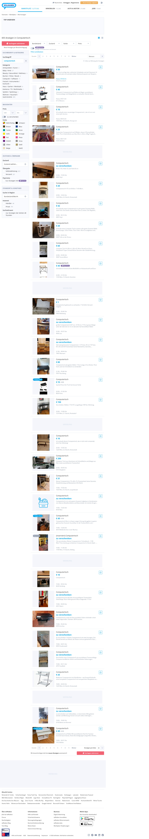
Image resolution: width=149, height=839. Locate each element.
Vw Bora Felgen (19, 798)
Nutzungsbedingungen (35, 820)
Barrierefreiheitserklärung (36, 823)
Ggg (22, 801)
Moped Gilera (49, 801)
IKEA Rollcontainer (7, 798)
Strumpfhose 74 (47, 798)
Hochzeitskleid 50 (86, 801)
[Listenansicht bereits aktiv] (99, 38)
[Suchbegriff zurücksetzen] (26, 61)
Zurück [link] (34, 56)
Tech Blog (5, 826)
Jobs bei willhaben (7, 814)
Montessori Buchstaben (18, 803)
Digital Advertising (59, 814)
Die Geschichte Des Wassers (10, 801)
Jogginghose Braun (80, 798)
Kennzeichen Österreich (46, 795)
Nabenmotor (66, 801)
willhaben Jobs (58, 823)
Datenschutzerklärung (34, 829)
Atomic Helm (6, 803)
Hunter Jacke (59, 795)
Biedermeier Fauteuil (86, 795)
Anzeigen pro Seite (90, 748)
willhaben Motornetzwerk (61, 820)
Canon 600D (75, 801)
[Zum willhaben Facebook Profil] (102, 835)
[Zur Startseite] (9, 6)
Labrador (76, 795)
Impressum (45, 835)
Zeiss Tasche (29, 801)
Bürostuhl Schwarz (58, 803)
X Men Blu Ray (39, 801)
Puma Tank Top (32, 795)
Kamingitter (56, 798)
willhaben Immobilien (60, 817)
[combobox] (13, 61)
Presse (4, 817)
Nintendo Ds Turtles (8, 795)
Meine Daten (32, 826)
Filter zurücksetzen (37, 52)
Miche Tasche (97, 801)
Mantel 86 (29, 798)
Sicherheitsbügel (21, 795)
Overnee (57, 801)
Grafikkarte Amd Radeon (73, 803)
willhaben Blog (6, 823)
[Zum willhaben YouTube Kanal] (95, 835)
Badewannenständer (33, 803)
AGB (24, 835)
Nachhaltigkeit (6, 820)
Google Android (46, 803)
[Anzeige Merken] (100, 67)
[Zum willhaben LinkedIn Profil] (99, 835)
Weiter (74, 56)
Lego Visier (36, 798)
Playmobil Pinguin (67, 798)
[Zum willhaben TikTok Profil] (92, 835)
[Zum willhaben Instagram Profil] (88, 835)
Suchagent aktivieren (17, 43)
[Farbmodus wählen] (101, 3)
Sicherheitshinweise (34, 817)
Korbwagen (67, 795)
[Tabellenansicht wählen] (102, 38)
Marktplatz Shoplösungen (61, 826)
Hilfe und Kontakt (33, 814)
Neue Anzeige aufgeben (90, 2)
